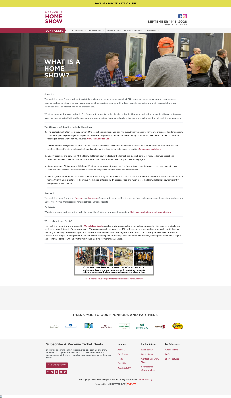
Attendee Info (78, 30)
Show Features (95, 30)
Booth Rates (147, 354)
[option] (115, 60)
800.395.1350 (124, 368)
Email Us (122, 363)
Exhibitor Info (151, 30)
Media (120, 359)
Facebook (79, 198)
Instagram (92, 198)
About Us (122, 350)
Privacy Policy (145, 379)
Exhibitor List (113, 30)
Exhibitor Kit (147, 350)
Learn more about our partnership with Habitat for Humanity (114, 279)
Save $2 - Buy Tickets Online (115, 3)
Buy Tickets (54, 30)
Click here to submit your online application (150, 212)
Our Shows (123, 354)
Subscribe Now (57, 365)
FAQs (167, 354)
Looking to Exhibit (132, 30)
